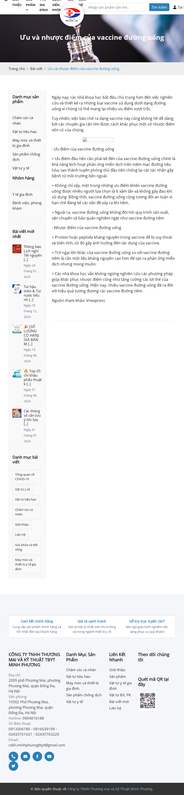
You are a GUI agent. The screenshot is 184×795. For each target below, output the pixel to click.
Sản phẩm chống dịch (26, 157)
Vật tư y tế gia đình (120, 685)
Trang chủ (17, 68)
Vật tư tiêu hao (25, 499)
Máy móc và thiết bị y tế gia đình (25, 564)
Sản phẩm (117, 676)
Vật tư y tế (22, 489)
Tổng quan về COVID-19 (24, 476)
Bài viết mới (119, 701)
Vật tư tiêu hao (24, 131)
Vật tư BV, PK (120, 694)
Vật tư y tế (20, 168)
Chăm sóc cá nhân (22, 120)
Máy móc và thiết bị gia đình (26, 143)
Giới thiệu (22, 524)
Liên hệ (20, 534)
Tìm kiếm (159, 7)
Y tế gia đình (22, 194)
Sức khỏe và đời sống (26, 547)
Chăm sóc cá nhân (24, 512)
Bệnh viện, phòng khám (26, 205)
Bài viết (36, 68)
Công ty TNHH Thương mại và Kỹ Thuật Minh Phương (109, 789)
